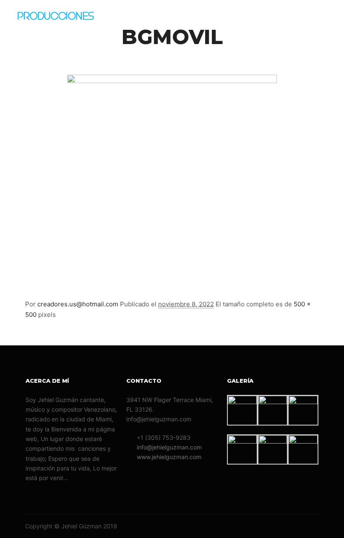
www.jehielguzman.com (169, 456)
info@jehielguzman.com (169, 447)
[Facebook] (288, 526)
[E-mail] (275, 526)
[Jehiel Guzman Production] (65, 18)
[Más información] (298, 18)
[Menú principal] (313, 18)
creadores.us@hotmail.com (77, 304)
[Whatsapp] (300, 526)
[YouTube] (313, 526)
